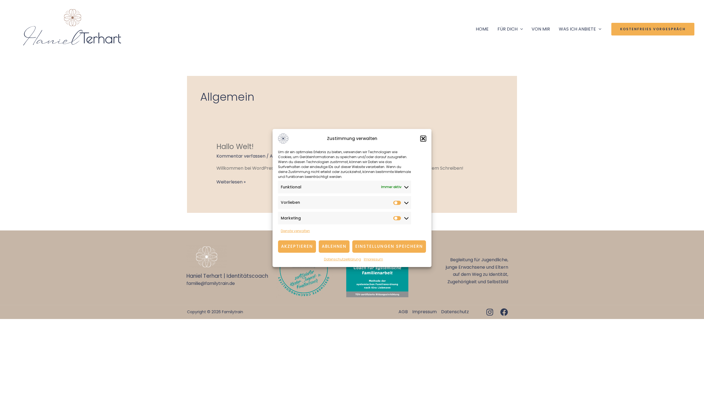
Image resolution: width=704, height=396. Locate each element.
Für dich (507, 29)
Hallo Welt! (235, 147)
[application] (520, 29)
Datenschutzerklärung (342, 259)
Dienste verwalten (295, 231)
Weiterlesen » (231, 181)
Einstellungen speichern (389, 246)
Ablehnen (334, 246)
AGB (403, 312)
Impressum (373, 259)
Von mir (541, 29)
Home (482, 29)
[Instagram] (490, 312)
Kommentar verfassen (240, 156)
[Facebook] (504, 312)
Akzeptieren (297, 246)
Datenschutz (455, 312)
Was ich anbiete (577, 29)
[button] (423, 138)
